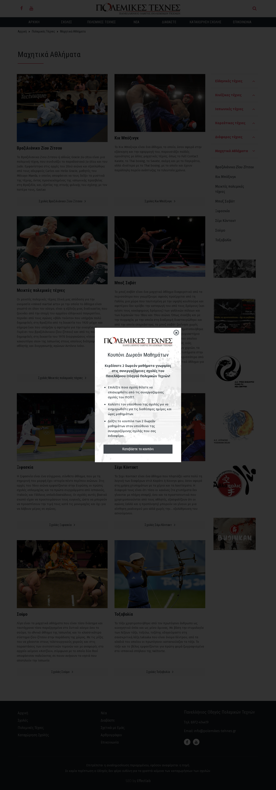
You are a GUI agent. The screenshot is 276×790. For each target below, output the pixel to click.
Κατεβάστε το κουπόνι (138, 449)
